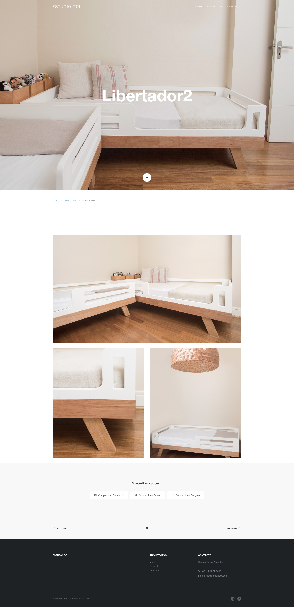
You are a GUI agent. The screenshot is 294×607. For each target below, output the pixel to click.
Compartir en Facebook (110, 495)
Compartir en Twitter (149, 495)
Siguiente (232, 528)
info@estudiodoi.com (216, 575)
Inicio (198, 6)
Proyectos (214, 6)
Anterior (61, 528)
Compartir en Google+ (187, 495)
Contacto (234, 6)
